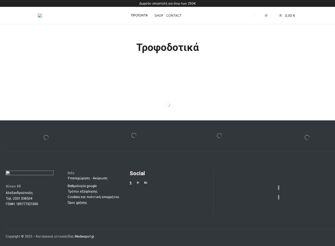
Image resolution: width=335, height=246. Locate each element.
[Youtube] (145, 182)
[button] (136, 15)
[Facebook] (131, 182)
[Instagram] (138, 182)
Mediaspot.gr (85, 236)
